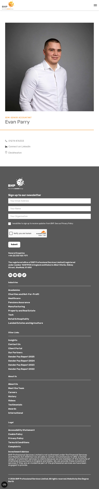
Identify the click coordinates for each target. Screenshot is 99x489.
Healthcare (14, 298)
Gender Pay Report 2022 (21, 369)
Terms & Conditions (18, 442)
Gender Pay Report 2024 (21, 361)
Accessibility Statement (21, 430)
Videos (11, 400)
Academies (14, 290)
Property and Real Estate (21, 310)
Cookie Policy (15, 434)
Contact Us (14, 344)
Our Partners (15, 352)
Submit (14, 244)
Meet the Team (16, 388)
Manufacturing (16, 306)
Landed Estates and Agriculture (25, 323)
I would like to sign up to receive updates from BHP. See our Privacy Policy (42, 223)
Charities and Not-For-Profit (23, 294)
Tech (11, 315)
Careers (12, 392)
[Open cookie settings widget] (4, 485)
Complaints (14, 446)
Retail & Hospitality (18, 319)
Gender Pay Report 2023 (21, 365)
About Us (13, 384)
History (12, 396)
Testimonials (15, 404)
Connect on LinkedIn (19, 146)
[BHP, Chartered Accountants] (8, 5)
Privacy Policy (15, 438)
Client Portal (15, 348)
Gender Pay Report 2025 (21, 356)
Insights (12, 340)
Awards (12, 409)
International (15, 413)
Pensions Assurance (19, 302)
